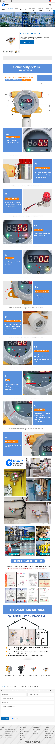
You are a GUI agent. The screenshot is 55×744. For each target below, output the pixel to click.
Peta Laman (22, 737)
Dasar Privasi (22, 739)
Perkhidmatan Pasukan (24, 731)
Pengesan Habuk (48, 735)
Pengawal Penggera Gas (49, 731)
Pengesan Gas (40, 25)
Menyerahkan (5, 718)
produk (10, 8)
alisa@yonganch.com (6, 1)
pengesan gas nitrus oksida (33, 686)
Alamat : (1, 729)
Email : (1, 735)
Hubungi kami (40, 9)
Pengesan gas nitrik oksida (11, 686)
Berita (17, 8)
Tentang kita (49, 9)
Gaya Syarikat (35, 731)
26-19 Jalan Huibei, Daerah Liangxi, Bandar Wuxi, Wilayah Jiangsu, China (11, 731)
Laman (4, 9)
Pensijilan (22, 735)
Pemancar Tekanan (48, 737)
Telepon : (2, 737)
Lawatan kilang (32, 9)
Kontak (2, 727)
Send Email (27, 42)
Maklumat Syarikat (36, 729)
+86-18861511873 (15, 1)
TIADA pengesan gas (22, 686)
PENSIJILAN (23, 9)
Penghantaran (22, 729)
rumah (31, 25)
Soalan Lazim (35, 733)
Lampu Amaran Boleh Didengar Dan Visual (50, 733)
